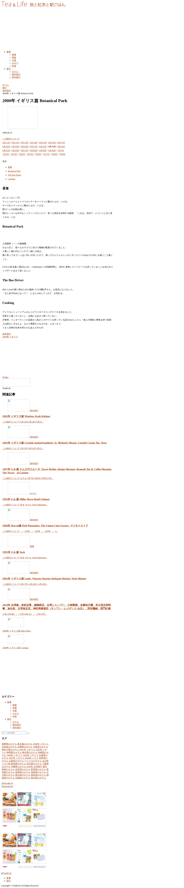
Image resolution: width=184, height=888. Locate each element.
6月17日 (61, 143)
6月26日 (15, 150)
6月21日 (33, 146)
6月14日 (33, 143)
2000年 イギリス (10, 337)
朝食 (15, 705)
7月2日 (5, 154)
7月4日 (22, 154)
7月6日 (38, 154)
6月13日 (24, 143)
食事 (9, 702)
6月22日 (43, 146)
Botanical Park (14, 171)
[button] (28, 733)
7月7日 (46, 154)
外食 (15, 716)
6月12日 (15, 143)
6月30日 (52, 150)
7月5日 (30, 154)
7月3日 (14, 154)
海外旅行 (6, 334)
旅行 (9, 719)
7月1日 (60, 150)
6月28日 (33, 150)
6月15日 (43, 143)
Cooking (11, 179)
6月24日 (61, 146)
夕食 (15, 711)
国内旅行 (17, 725)
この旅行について (11, 139)
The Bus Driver (14, 175)
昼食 (10, 167)
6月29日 (43, 150)
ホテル (16, 722)
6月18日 (6, 146)
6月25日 (6, 150)
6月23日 (52, 146)
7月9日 (62, 154)
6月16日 (52, 143)
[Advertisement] (92, 29)
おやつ (16, 713)
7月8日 (54, 154)
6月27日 (24, 150)
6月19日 (15, 146)
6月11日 (6, 143)
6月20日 (24, 146)
